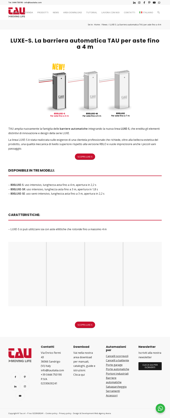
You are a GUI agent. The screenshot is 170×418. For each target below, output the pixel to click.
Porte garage (114, 365)
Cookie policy (51, 413)
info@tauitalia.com (33, 2)
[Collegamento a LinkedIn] (134, 2)
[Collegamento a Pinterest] (149, 2)
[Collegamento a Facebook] (144, 2)
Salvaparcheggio (116, 387)
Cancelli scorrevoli (117, 356)
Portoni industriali (117, 373)
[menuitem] (16, 12)
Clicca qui (79, 374)
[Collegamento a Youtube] (154, 2)
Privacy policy (65, 413)
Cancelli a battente (117, 360)
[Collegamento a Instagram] (139, 2)
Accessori (112, 395)
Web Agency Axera (102, 413)
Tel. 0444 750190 (15, 2)
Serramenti (113, 391)
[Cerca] (158, 12)
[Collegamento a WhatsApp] (159, 2)
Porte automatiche (117, 369)
